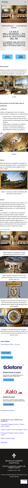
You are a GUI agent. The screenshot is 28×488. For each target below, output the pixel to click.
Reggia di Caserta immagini (8, 438)
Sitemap (16, 476)
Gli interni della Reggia (7, 25)
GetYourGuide (10, 410)
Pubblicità (13, 474)
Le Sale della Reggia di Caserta (19, 26)
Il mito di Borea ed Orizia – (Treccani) (10, 344)
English (25, 480)
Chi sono (3, 474)
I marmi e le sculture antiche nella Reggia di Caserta (14, 429)
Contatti (8, 474)
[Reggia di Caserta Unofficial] (5, 2)
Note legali (20, 474)
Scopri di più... (4, 442)
